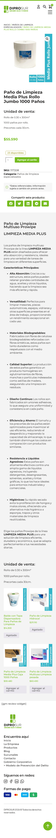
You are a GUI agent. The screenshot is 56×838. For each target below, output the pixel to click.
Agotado (11, 635)
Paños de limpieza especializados (18, 26)
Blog (7, 751)
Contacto (10, 758)
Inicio (7, 25)
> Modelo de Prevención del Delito (26, 765)
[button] (47, 39)
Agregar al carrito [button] (12, 689)
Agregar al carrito (27, 160)
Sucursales (11, 754)
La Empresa (11, 744)
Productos (10, 747)
